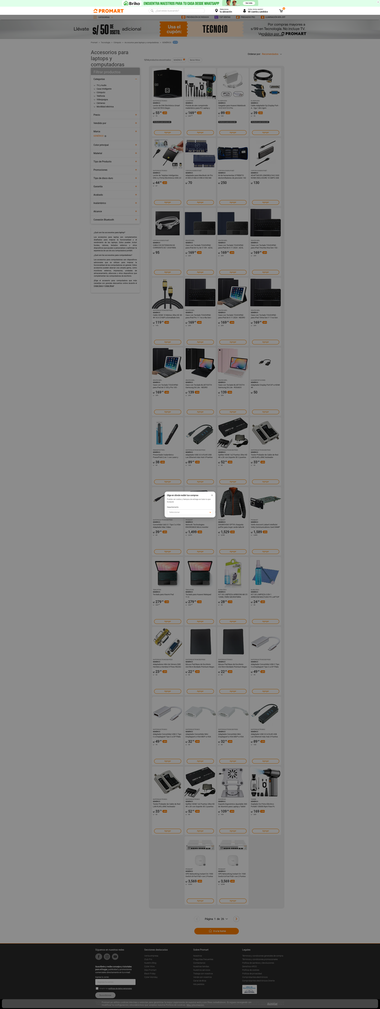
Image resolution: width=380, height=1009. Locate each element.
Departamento (173, 507)
